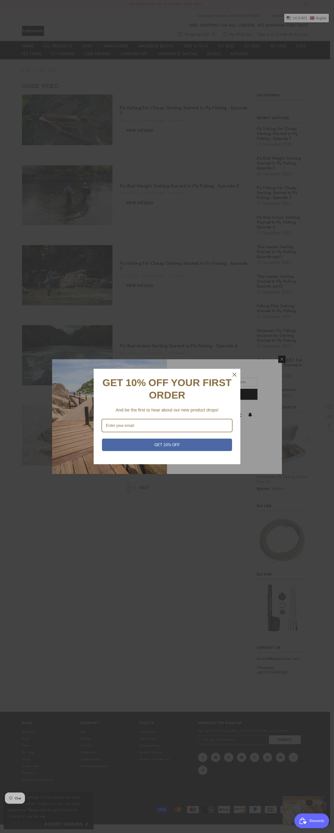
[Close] (234, 375)
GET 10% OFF (167, 445)
